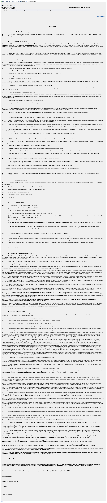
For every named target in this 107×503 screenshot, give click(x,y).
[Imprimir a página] (31, 1)
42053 (8, 296)
